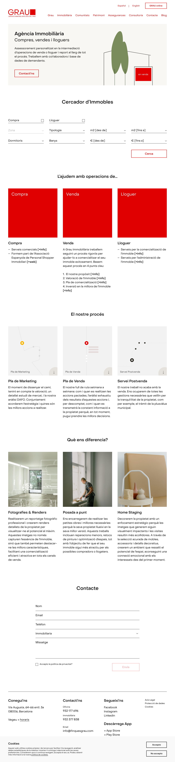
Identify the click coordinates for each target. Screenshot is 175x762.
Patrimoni (98, 15)
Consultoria (136, 15)
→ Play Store (112, 735)
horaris (24, 720)
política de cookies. (39, 755)
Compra (13, 120)
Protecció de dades (155, 704)
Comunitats (82, 15)
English (136, 6)
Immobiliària (64, 15)
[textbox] (67, 130)
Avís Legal (150, 700)
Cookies (149, 707)
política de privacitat (61, 664)
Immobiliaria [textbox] (44, 633)
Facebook (110, 707)
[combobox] (67, 130)
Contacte (152, 15)
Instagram (110, 711)
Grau (51, 15)
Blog (164, 15)
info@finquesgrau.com (78, 731)
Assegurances (116, 15)
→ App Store (112, 730)
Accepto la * (56, 664)
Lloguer (54, 120)
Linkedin (109, 715)
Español (122, 6)
